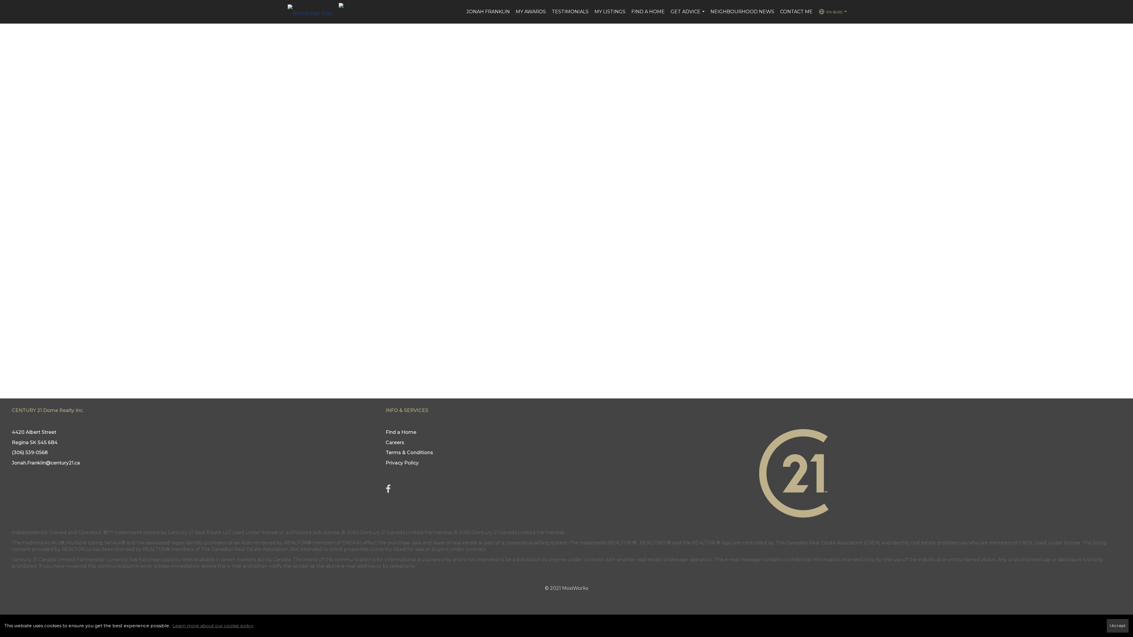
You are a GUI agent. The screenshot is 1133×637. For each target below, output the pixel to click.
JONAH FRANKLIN (488, 11)
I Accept (1118, 625)
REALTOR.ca (76, 549)
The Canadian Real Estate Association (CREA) (827, 543)
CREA (349, 543)
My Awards (531, 11)
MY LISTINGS (610, 11)
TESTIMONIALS (570, 11)
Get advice (688, 15)
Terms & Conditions (409, 452)
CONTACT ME (796, 11)
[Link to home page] (313, 12)
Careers (395, 442)
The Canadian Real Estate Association (244, 549)
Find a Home (648, 11)
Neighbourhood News (742, 11)
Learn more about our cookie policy (213, 625)
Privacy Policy (402, 463)
